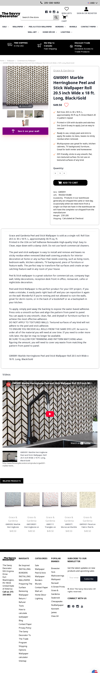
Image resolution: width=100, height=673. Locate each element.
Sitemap (22, 661)
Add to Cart (13, 500)
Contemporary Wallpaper (26, 60)
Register (92, 13)
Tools (21, 605)
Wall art (32, 32)
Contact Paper (88, 26)
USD (92, 2)
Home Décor (49, 32)
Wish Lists (67, 13)
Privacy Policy (25, 627)
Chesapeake (56, 601)
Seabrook (55, 597)
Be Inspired (24, 565)
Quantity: (58, 168)
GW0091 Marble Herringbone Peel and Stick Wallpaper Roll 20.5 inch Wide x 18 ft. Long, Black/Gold (38, 63)
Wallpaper (18, 26)
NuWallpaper (57, 605)
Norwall (55, 583)
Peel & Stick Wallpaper (40, 26)
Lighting (66, 32)
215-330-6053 (52, 2)
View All (55, 616)
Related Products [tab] (12, 481)
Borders (59, 26)
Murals (73, 26)
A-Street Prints (58, 586)
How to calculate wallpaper (23, 613)
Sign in (80, 13)
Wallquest (55, 579)
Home (2, 60)
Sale (4, 26)
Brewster (55, 568)
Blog (21, 620)
